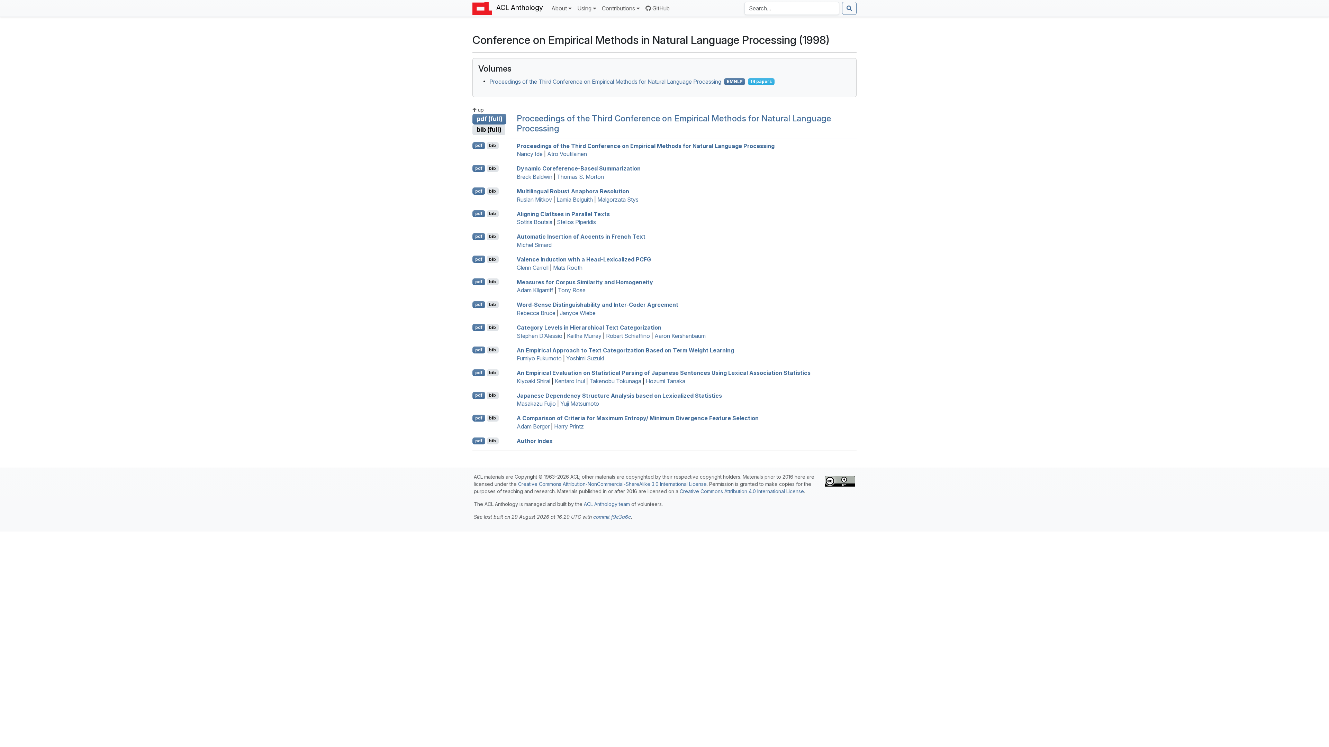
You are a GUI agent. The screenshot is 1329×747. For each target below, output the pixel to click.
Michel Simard (534, 244)
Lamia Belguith (575, 199)
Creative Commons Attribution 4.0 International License (742, 491)
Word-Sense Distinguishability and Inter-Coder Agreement (597, 304)
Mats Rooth (567, 267)
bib (492, 145)
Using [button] (584, 8)
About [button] (559, 8)
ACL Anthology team (607, 504)
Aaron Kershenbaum (680, 335)
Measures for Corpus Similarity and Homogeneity (585, 281)
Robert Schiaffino (628, 335)
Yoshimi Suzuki (585, 358)
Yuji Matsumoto (579, 403)
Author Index (535, 440)
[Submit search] (849, 8)
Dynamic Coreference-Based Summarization (579, 168)
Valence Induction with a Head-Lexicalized (584, 259)
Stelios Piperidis (576, 222)
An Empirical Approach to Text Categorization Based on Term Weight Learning (625, 350)
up (480, 110)
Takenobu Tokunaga (615, 381)
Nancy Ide (530, 153)
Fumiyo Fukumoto (539, 358)
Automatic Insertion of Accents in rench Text (581, 236)
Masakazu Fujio (536, 403)
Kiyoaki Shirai (533, 381)
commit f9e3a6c (612, 517)
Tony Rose (572, 290)
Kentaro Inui (570, 381)
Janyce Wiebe (578, 313)
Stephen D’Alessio (539, 335)
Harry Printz (569, 426)
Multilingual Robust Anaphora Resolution (573, 191)
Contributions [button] (618, 8)
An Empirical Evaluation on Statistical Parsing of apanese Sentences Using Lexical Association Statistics (664, 372)
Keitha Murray (584, 335)
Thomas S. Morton (580, 176)
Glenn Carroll (533, 267)
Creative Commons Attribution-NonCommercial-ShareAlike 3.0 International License (612, 484)
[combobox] (791, 8)
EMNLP (734, 81)
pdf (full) (490, 118)
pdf (478, 145)
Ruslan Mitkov (534, 199)
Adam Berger (533, 426)
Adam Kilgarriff (535, 290)
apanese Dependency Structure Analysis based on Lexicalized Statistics (619, 395)
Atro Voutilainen (567, 153)
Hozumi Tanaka (665, 381)
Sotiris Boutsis (534, 222)
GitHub (661, 8)
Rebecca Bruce (536, 313)
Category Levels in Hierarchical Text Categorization (589, 327)
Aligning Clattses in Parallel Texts (563, 213)
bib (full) (489, 129)
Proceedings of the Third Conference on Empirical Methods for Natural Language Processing (605, 81)
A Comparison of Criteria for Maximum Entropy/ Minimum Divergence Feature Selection (638, 418)
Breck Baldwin (534, 176)
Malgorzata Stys (618, 199)
